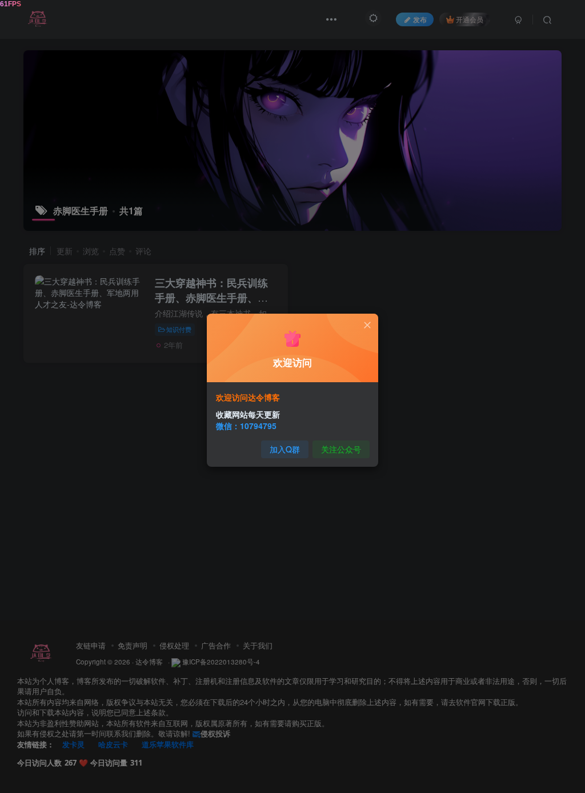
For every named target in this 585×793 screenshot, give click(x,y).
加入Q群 (285, 449)
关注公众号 (341, 449)
